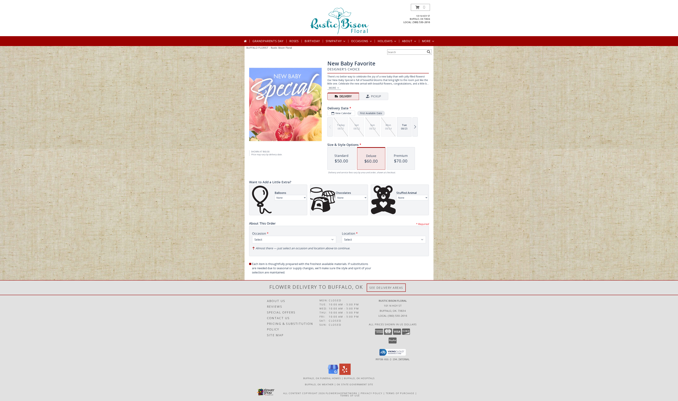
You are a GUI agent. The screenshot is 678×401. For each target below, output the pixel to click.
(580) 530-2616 (421, 22)
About (407, 41)
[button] (420, 7)
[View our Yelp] (345, 374)
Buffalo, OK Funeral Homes (322, 378)
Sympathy (334, 41)
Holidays (385, 41)
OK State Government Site (355, 384)
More (426, 41)
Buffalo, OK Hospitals (359, 378)
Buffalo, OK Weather (319, 384)
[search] (429, 52)
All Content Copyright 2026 (304, 393)
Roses (294, 41)
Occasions (359, 41)
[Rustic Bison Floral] (339, 20)
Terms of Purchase (400, 393)
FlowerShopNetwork (341, 393)
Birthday (312, 41)
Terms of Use (350, 395)
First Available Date (371, 113)
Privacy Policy (371, 393)
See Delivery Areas (386, 288)
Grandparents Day (268, 41)
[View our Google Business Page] (333, 374)
